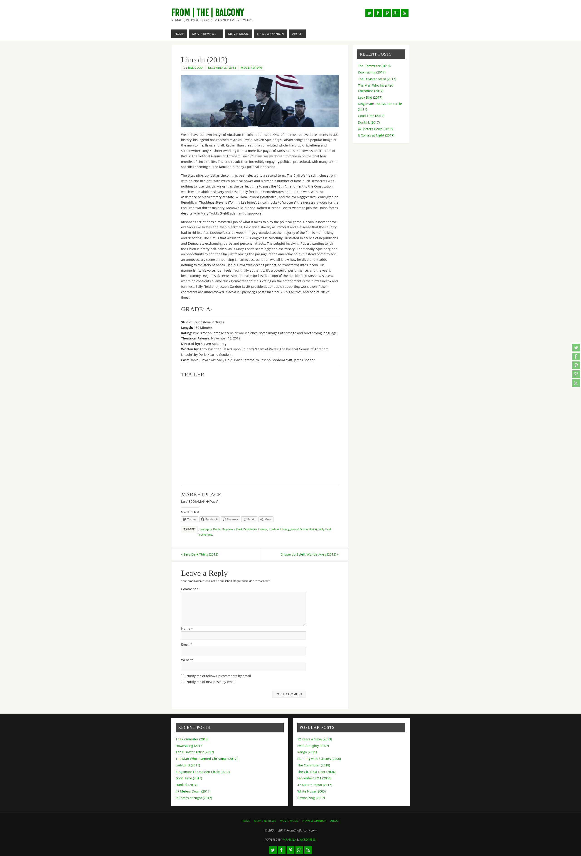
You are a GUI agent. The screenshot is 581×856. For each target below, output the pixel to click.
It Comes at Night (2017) (376, 135)
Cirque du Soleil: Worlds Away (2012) (310, 554)
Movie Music (289, 821)
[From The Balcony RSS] (576, 383)
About (335, 821)
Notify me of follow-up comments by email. (219, 676)
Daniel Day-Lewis (224, 529)
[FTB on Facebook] (576, 356)
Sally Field (324, 529)
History (284, 529)
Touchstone (204, 534)
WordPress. (308, 839)
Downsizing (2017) (371, 72)
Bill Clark (195, 67)
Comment (190, 589)
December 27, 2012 (222, 67)
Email (186, 644)
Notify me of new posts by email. (211, 682)
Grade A (273, 529)
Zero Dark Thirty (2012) (199, 554)
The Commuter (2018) (374, 66)
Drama (262, 529)
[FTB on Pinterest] (576, 365)
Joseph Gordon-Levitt (304, 529)
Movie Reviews (252, 67)
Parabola (289, 839)
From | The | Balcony (207, 12)
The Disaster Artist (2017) (377, 79)
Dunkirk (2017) (369, 122)
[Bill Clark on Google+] (576, 374)
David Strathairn (246, 529)
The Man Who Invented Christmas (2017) (206, 758)
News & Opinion (314, 821)
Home (245, 821)
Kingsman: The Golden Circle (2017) (203, 772)
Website (187, 660)
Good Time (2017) (371, 116)
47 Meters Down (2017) (375, 129)
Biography (205, 529)
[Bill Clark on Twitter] (576, 347)
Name (187, 628)
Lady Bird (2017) (370, 97)
